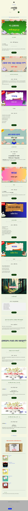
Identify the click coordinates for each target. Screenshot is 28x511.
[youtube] (15, 4)
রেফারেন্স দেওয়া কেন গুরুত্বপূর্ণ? (14, 350)
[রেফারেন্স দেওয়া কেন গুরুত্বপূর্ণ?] (14, 341)
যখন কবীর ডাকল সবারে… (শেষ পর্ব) (14, 382)
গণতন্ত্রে (14, 108)
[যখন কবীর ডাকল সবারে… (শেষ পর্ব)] (14, 373)
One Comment (20, 221)
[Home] (9, 17)
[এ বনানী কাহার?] (14, 286)
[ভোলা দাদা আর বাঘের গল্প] (14, 64)
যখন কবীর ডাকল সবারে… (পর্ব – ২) (14, 417)
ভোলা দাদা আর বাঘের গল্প (14, 74)
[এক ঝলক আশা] (14, 136)
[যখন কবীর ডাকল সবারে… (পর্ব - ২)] (14, 407)
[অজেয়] (14, 248)
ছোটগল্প (10, 463)
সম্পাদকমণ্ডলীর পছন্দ (17, 148)
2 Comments (22, 148)
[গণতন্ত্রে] (14, 98)
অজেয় (14, 259)
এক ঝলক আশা (14, 147)
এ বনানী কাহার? (14, 296)
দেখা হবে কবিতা (14, 220)
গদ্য (15, 186)
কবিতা (15, 221)
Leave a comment (20, 186)
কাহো (14, 185)
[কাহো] (14, 174)
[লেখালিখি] (14, 8)
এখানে (5, 423)
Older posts (14, 435)
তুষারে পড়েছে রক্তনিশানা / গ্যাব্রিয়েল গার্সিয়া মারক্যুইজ (14, 319)
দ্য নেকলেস (14, 37)
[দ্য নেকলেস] (14, 27)
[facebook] (13, 4)
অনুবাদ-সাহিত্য (11, 148)
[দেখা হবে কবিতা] (14, 209)
